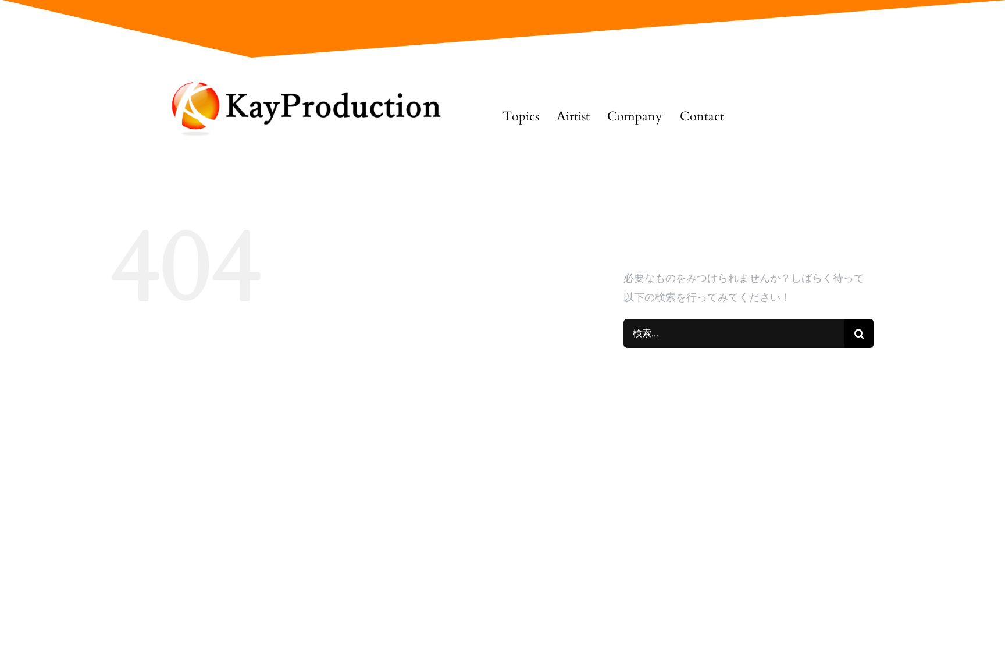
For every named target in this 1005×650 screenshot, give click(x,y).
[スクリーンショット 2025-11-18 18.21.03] (298, 84)
